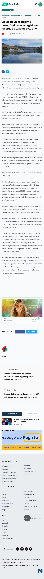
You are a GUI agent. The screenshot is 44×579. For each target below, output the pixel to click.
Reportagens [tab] (12, 414)
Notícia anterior (14, 370)
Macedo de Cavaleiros (9, 478)
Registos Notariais (7, 538)
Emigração (5, 523)
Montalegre (5, 507)
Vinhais (26, 481)
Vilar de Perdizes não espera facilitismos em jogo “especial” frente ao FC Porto (19, 377)
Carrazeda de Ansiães (9, 472)
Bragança (5, 469)
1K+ (21, 332)
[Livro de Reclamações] (33, 518)
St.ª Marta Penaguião (30, 500)
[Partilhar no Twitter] (7, 71)
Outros (4, 532)
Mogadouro (27, 469)
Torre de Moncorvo (30, 472)
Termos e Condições (9, 562)
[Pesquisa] (36, 4)
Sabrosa (26, 497)
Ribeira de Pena (29, 494)
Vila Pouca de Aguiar (30, 506)
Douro (3, 520)
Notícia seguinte (10, 390)
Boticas (4, 494)
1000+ (32, 332)
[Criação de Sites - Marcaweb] (40, 571)
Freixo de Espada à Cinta (9, 475)
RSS (25, 562)
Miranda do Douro (7, 481)
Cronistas (5, 535)
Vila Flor (26, 475)
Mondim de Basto (7, 503)
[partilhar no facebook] (3, 71)
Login (19, 562)
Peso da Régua (7, 10)
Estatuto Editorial (17, 559)
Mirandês (5, 526)
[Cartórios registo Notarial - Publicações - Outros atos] (22, 440)
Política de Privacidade (33, 559)
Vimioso (26, 478)
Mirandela (27, 466)
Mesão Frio (5, 500)
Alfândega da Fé (7, 466)
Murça (4, 510)
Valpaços (26, 503)
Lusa (7, 34)
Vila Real (26, 509)
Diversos (4, 529)
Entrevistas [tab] (32, 414)
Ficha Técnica (6, 559)
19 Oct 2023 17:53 (18, 34)
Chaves (4, 497)
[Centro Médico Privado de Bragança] (22, 311)
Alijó (3, 491)
